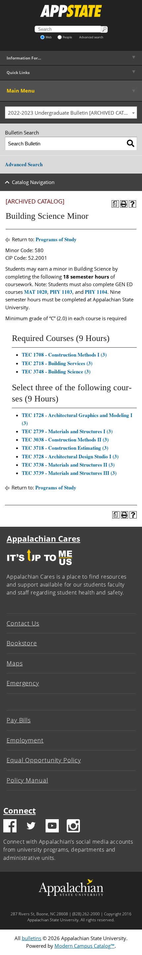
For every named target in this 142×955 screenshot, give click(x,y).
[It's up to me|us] (40, 566)
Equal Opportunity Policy (44, 760)
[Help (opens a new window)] (132, 204)
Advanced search (91, 37)
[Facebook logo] (10, 826)
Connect (19, 810)
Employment (25, 740)
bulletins (31, 938)
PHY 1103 (61, 291)
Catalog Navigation (33, 182)
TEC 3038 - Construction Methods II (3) (65, 439)
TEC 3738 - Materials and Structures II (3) (68, 464)
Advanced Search (24, 164)
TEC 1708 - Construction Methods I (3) (64, 354)
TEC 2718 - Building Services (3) (57, 363)
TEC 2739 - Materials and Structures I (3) (67, 431)
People (67, 37)
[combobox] (71, 112)
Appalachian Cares (43, 538)
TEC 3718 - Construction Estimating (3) (65, 447)
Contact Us (23, 623)
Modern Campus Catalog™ (84, 945)
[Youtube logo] (52, 826)
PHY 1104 (96, 291)
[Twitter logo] (31, 826)
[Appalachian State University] (71, 11)
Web (49, 37)
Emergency (23, 683)
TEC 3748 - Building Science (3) (56, 371)
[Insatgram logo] (73, 826)
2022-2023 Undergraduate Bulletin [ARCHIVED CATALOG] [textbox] (72, 112)
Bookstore (22, 643)
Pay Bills (19, 720)
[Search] (130, 143)
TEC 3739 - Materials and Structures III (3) (69, 473)
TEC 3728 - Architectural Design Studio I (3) (70, 456)
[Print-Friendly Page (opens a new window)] (123, 204)
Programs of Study (56, 239)
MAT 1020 (35, 291)
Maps (15, 663)
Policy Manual (27, 780)
